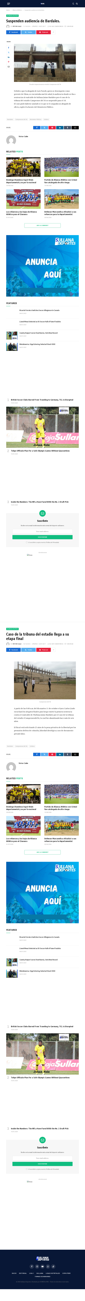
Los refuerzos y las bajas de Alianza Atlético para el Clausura (21, 212)
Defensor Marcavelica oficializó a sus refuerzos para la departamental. (60, 212)
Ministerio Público (35, 119)
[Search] (77, 3)
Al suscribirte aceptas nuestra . (43, 542)
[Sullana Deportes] (42, 3)
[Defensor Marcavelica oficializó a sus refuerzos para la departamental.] (61, 199)
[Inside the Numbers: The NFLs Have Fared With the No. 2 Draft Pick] (42, 478)
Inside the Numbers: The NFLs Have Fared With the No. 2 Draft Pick (39, 502)
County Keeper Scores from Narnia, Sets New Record (38, 333)
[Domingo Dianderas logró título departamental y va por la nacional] (23, 167)
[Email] (8, 66)
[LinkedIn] (8, 57)
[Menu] (8, 3)
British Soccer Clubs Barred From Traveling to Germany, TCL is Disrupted (42, 399)
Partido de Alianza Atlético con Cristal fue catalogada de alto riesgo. (60, 181)
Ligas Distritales (53, 1273)
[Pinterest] (8, 61)
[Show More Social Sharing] (53, 32)
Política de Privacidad (52, 542)
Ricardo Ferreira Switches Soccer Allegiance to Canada (39, 310)
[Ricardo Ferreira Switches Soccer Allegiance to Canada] (12, 313)
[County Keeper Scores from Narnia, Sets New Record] (12, 336)
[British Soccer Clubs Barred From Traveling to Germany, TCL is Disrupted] (42, 376)
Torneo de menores (42, 1276)
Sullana (46, 119)
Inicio (14, 1273)
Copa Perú (66, 1273)
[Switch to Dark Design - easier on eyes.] (73, 4)
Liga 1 (31, 1273)
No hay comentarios (56, 26)
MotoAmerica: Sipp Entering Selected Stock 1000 (37, 344)
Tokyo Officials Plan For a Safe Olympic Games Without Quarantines (40, 450)
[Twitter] (8, 52)
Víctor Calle (17, 26)
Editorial (23, 1273)
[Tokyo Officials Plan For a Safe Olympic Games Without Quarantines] (42, 427)
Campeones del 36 (21, 119)
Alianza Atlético (12, 15)
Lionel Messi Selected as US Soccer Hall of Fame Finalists (40, 322)
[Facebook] (8, 47)
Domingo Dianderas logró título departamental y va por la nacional (21, 181)
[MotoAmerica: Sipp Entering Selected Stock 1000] (12, 347)
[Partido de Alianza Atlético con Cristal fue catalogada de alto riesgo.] (61, 167)
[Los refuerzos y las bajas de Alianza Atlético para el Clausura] (23, 199)
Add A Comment (42, 225)
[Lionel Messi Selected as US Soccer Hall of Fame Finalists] (12, 324)
